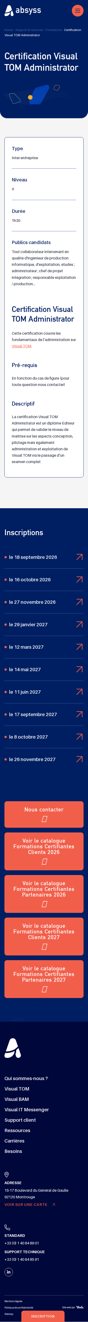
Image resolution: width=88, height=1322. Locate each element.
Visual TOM (21, 346)
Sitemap (8, 1314)
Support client (20, 1120)
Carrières (14, 1141)
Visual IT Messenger (26, 1109)
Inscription (43, 1316)
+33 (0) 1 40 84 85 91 (21, 1260)
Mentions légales (13, 1301)
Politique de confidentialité (18, 1307)
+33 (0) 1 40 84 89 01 (21, 1243)
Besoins (13, 1151)
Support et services (29, 30)
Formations (54, 30)
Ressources (17, 1130)
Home (8, 30)
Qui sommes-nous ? (26, 1078)
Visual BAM (16, 1099)
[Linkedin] (8, 1272)
